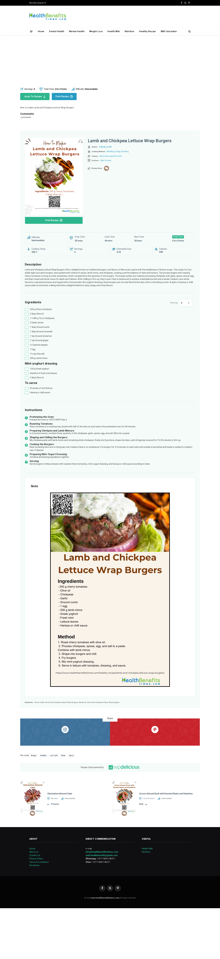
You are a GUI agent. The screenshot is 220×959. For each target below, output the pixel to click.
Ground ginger (39, 340)
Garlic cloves (36, 322)
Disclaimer (34, 865)
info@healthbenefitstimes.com (102, 852)
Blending (110, 151)
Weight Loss (96, 31)
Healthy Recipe (147, 31)
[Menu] (31, 31)
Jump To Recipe (33, 96)
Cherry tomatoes (41, 309)
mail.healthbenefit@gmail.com (102, 855)
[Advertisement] (110, 61)
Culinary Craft (105, 147)
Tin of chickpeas (42, 318)
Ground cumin (40, 327)
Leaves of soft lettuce (41, 388)
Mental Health (77, 31)
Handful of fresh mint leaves (43, 373)
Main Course (105, 160)
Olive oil (37, 314)
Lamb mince (38, 358)
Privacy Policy (36, 858)
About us (33, 852)
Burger (34, 755)
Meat (63, 755)
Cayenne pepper (39, 345)
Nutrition (129, 31)
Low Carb (54, 755)
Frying (117, 151)
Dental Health (56, 31)
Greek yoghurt (39, 369)
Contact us (34, 855)
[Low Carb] (106, 168)
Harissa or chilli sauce (40, 392)
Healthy (43, 755)
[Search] (189, 31)
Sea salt (37, 354)
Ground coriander (41, 331)
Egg (32, 349)
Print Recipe (62, 96)
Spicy (71, 755)
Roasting (125, 151)
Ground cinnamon (41, 336)
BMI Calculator (169, 31)
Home (41, 31)
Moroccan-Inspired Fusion (111, 156)
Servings (174, 303)
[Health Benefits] (47, 16)
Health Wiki (113, 31)
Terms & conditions (39, 862)
